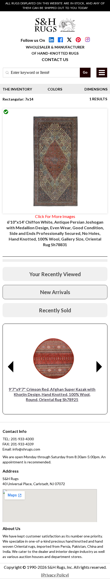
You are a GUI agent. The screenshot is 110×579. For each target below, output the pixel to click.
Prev (11, 366)
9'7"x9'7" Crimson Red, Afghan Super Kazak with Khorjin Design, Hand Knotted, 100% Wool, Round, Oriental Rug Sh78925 (52, 394)
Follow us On (33, 40)
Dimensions (95, 89)
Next (99, 366)
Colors (55, 89)
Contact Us (55, 59)
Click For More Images (55, 216)
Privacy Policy (55, 574)
